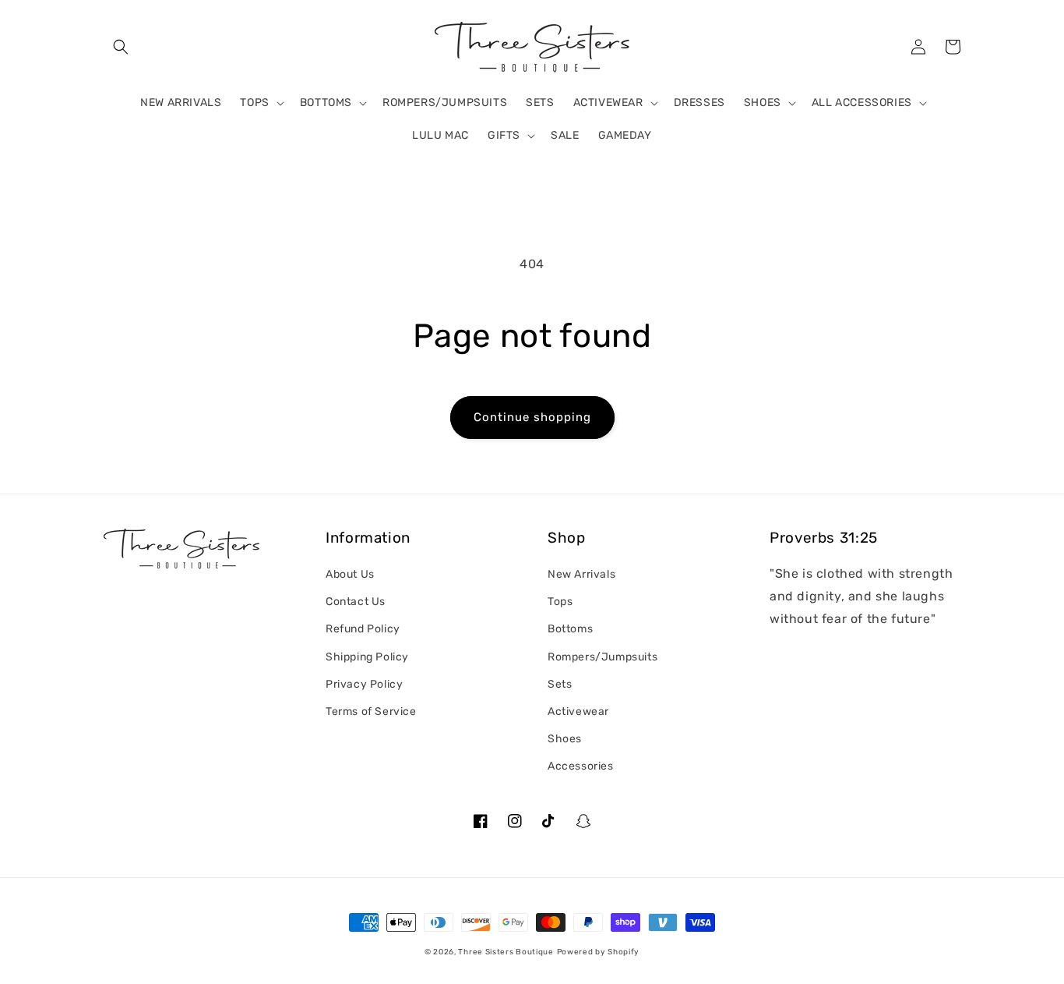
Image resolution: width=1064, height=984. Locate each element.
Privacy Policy (364, 684)
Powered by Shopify (598, 952)
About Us (350, 574)
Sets (560, 684)
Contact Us (356, 601)
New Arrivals (581, 574)
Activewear (578, 711)
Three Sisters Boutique (505, 952)
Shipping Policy (367, 657)
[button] (121, 47)
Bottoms (570, 628)
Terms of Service (371, 711)
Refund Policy (363, 628)
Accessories (581, 766)
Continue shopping (532, 417)
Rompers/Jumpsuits (602, 657)
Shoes (565, 738)
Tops (560, 601)
